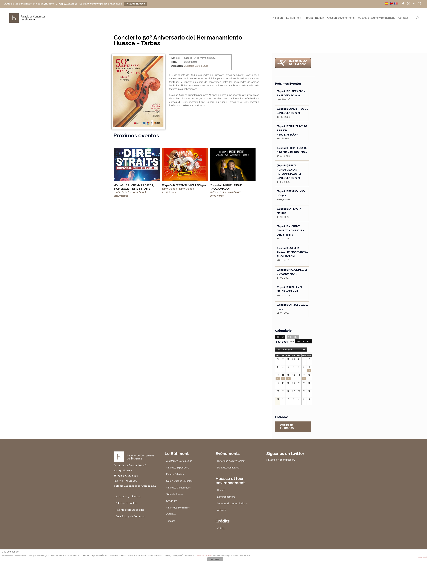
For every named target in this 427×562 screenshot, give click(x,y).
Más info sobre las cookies (129, 509)
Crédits (221, 528)
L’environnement (226, 496)
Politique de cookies (126, 503)
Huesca (221, 490)
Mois (292, 341)
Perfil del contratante (228, 467)
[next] (282, 337)
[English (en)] (391, 3)
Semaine (300, 341)
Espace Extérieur (175, 474)
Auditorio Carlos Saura (196, 66)
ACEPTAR (215, 559)
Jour (309, 341)
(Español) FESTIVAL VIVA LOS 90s (184, 185)
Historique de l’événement (231, 461)
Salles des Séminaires (178, 507)
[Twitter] (408, 4)
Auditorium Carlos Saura (179, 461)
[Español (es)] (386, 3)
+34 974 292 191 (68, 3)
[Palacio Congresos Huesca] (27, 18)
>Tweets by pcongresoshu (280, 459)
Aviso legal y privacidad (128, 496)
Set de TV (171, 501)
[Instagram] (419, 4)
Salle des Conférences (178, 487)
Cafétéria (171, 514)
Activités (221, 510)
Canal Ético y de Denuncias (130, 516)
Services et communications (232, 503)
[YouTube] (413, 4)
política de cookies (203, 555)
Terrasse (170, 521)
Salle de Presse (174, 494)
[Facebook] (403, 4)
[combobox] (291, 349)
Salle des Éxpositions (177, 467)
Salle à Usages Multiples (179, 481)
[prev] (277, 337)
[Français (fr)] (395, 3)
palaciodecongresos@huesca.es (102, 3)
